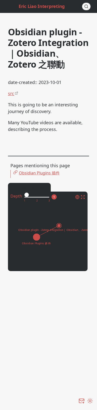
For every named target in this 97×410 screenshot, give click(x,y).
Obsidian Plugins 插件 (39, 173)
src (11, 93)
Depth (16, 196)
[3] (49, 201)
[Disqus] (48, 338)
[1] (24, 201)
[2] (37, 201)
